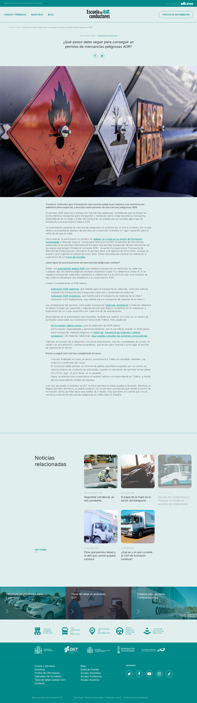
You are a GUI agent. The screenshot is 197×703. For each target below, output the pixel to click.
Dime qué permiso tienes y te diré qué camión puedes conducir (100, 556)
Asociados (17, 3)
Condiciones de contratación (135, 698)
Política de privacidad (94, 698)
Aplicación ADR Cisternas (65, 289)
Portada (12, 27)
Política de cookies (113, 698)
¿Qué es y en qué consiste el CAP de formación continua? (136, 556)
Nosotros (37, 14)
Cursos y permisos (15, 14)
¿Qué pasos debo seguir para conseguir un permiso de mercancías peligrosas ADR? (57, 27)
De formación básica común (66, 325)
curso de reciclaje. (76, 257)
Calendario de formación (48, 676)
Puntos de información (176, 14)
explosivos (122, 305)
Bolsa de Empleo (90, 669)
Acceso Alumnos (90, 679)
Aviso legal (78, 698)
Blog (51, 14)
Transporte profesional (107, 36)
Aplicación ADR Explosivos (65, 295)
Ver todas (40, 550)
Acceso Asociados (91, 672)
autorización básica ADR (71, 268)
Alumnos (7, 3)
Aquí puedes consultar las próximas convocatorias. (119, 335)
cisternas (110, 305)
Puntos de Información (47, 672)
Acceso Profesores (91, 676)
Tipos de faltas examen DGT (50, 679)
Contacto (38, 3)
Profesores (28, 3)
